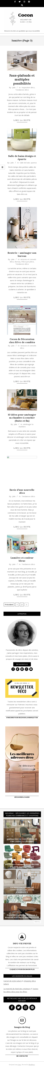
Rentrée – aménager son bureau (22, 254)
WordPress (32, 1064)
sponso (34, 162)
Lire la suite (22, 120)
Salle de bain (25, 162)
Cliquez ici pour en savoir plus (22, 969)
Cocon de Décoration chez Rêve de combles (22, 341)
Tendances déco (22, 90)
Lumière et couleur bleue (22, 559)
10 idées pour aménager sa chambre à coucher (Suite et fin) (22, 417)
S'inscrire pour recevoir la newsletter (22, 718)
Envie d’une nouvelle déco (22, 491)
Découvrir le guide (22, 797)
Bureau (17, 261)
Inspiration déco (28, 87)
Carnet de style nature (13, 981)
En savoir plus (22, 664)
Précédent (9, 604)
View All (37, 922)
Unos (19, 1064)
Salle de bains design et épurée (22, 158)
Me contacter (22, 1056)
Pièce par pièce (27, 261)
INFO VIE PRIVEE (22, 943)
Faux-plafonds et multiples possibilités (22, 79)
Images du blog (22, 1027)
